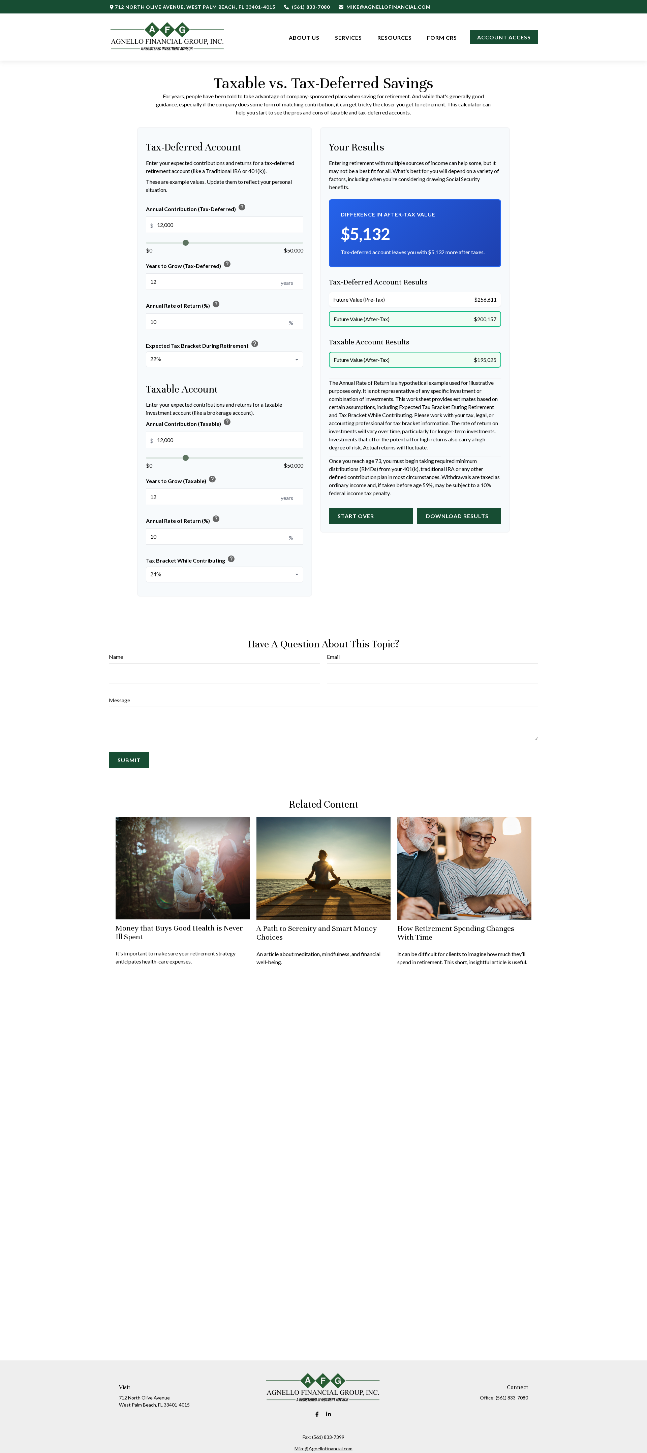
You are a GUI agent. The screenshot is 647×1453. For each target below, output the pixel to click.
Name (116, 656)
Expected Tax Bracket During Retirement (202, 344)
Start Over (356, 516)
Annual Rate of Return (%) (183, 304)
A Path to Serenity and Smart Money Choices (316, 933)
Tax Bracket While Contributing (190, 559)
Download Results (457, 516)
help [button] (242, 207)
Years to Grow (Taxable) (181, 479)
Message (119, 700)
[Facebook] (317, 1414)
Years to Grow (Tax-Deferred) (188, 264)
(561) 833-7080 (311, 7)
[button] (304, 37)
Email (333, 656)
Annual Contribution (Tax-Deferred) (196, 207)
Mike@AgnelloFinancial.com (388, 7)
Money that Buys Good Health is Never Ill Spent (179, 932)
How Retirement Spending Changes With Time (455, 933)
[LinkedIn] (328, 1414)
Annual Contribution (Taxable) (188, 422)
